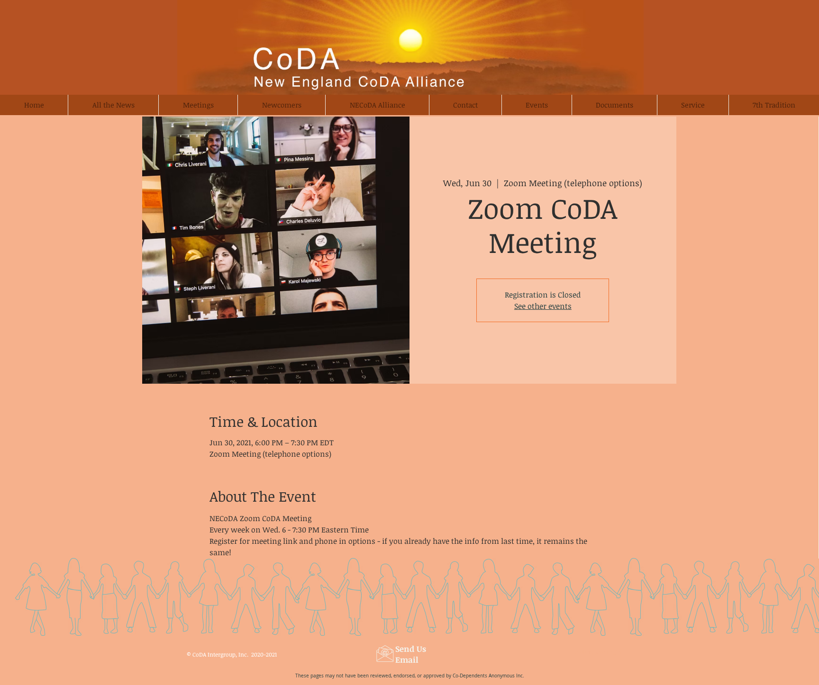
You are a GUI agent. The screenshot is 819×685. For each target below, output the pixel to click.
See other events (543, 306)
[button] (281, 105)
